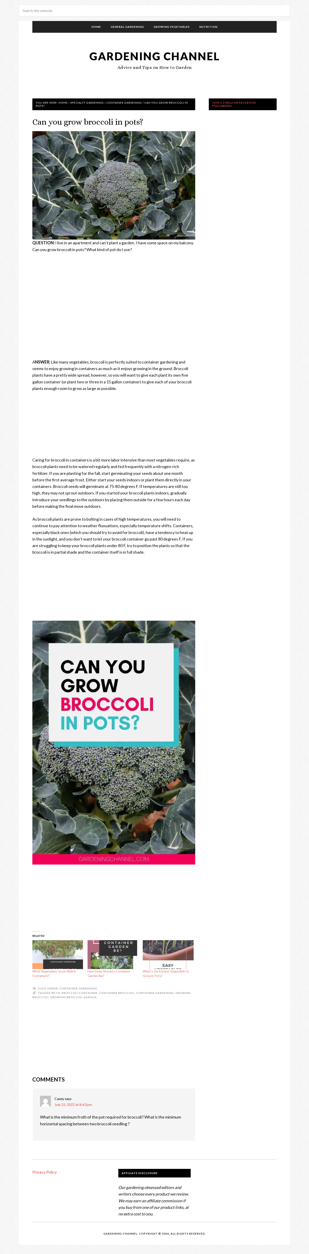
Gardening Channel (154, 56)
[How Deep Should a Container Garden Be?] (113, 954)
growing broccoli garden (73, 997)
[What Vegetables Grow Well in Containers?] (57, 954)
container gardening (155, 993)
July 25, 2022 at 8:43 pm (73, 1104)
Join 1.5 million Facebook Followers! (234, 104)
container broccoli (116, 993)
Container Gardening (78, 988)
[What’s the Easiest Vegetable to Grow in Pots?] (168, 954)
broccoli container (79, 993)
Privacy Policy (44, 1172)
